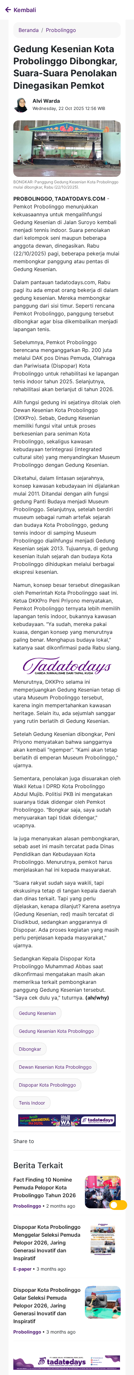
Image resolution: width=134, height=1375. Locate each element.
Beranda (29, 30)
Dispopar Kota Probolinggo (47, 1085)
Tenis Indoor (32, 1103)
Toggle (118, 1205)
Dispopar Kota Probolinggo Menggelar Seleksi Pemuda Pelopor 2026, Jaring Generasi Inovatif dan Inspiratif (47, 1242)
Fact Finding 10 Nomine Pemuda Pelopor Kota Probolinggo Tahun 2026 (44, 1187)
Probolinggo (61, 30)
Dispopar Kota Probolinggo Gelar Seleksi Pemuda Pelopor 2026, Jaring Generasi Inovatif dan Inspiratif (47, 1305)
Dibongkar (30, 1049)
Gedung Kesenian (37, 1013)
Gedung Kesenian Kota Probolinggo (56, 1031)
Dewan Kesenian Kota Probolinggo (55, 1067)
